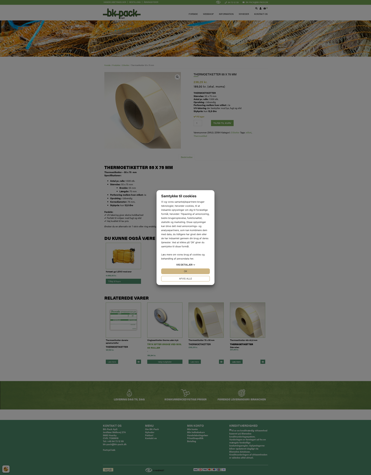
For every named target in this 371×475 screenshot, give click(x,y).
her (191, 258)
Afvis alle (185, 278)
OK (185, 271)
